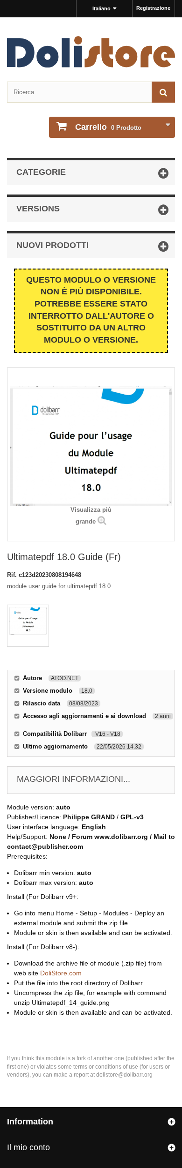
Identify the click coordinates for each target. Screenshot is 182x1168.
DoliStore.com (61, 973)
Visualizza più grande (91, 515)
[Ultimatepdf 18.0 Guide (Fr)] (28, 625)
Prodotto (108, 127)
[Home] (91, 51)
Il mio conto (28, 1147)
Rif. (13, 574)
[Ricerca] (163, 92)
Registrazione (153, 8)
